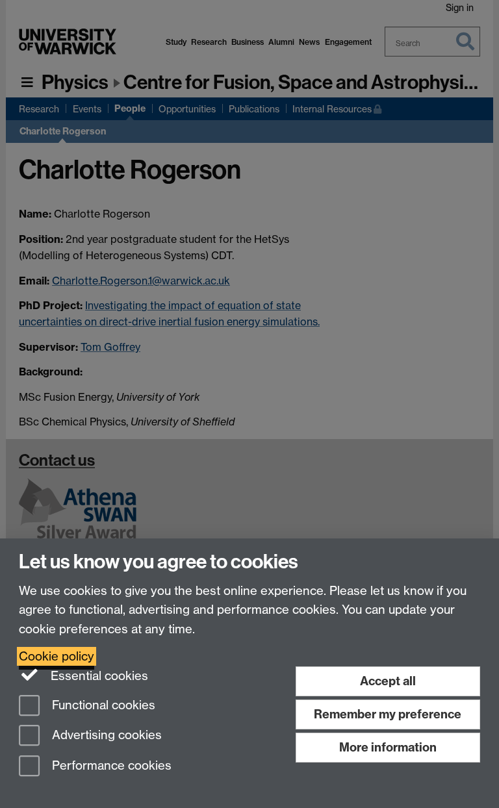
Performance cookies (110, 766)
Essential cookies (97, 675)
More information (388, 747)
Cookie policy (56, 656)
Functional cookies (102, 705)
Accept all (388, 681)
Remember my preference (387, 714)
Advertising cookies (105, 735)
